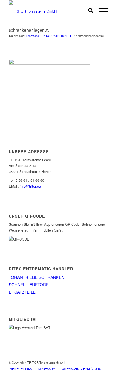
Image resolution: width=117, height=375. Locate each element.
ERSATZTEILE (22, 292)
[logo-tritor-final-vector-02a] (48, 11)
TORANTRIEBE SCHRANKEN (36, 277)
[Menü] (100, 11)
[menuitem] (88, 11)
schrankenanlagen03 (29, 30)
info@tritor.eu (30, 186)
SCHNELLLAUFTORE (29, 284)
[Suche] (88, 11)
